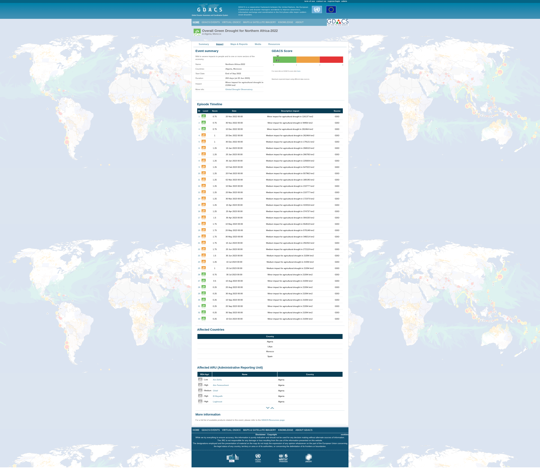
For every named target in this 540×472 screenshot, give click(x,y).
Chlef (215, 391)
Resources (274, 44)
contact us (321, 1)
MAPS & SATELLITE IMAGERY (259, 22)
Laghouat (217, 401)
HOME (196, 22)
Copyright (272, 434)
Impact (219, 44)
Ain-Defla (217, 380)
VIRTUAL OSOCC (231, 22)
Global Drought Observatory (239, 89)
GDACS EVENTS (211, 22)
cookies (344, 434)
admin (344, 1)
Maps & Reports (239, 44)
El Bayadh (218, 396)
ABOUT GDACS (303, 430)
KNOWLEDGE (285, 22)
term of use (309, 1)
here (298, 71)
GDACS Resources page (273, 420)
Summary (204, 44)
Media (258, 44)
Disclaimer (261, 434)
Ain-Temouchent (221, 385)
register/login (334, 1)
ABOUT (299, 22)
